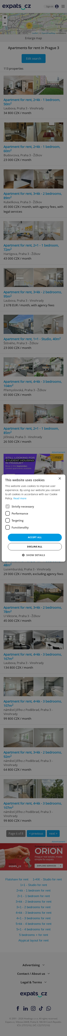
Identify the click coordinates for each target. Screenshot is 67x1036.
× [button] (59, 478)
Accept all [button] (35, 537)
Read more (19, 498)
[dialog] (33, 518)
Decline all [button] (34, 546)
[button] (33, 555)
